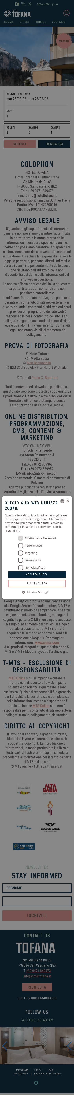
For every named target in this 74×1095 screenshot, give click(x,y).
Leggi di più (12, 531)
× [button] (67, 500)
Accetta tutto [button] (37, 574)
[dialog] (37, 547)
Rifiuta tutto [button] (37, 583)
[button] (37, 592)
